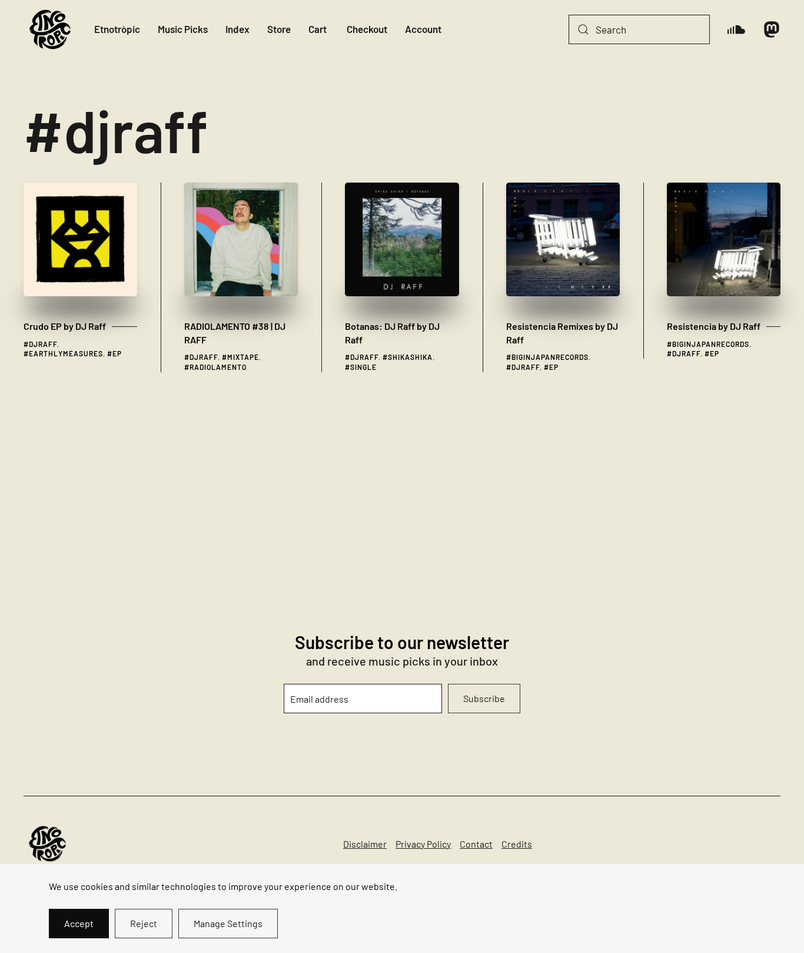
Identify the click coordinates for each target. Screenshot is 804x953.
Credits (516, 843)
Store (279, 29)
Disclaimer (365, 843)
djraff (43, 344)
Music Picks (183, 29)
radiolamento (218, 367)
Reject (143, 923)
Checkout (367, 29)
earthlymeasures (66, 353)
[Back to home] (50, 29)
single (363, 367)
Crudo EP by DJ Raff (65, 326)
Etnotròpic (117, 29)
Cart (317, 29)
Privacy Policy (423, 843)
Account (423, 29)
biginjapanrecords (550, 357)
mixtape (243, 357)
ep (117, 353)
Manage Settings (228, 923)
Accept (79, 923)
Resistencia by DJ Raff (713, 326)
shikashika (410, 357)
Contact (476, 843)
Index (237, 29)
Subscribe (484, 698)
